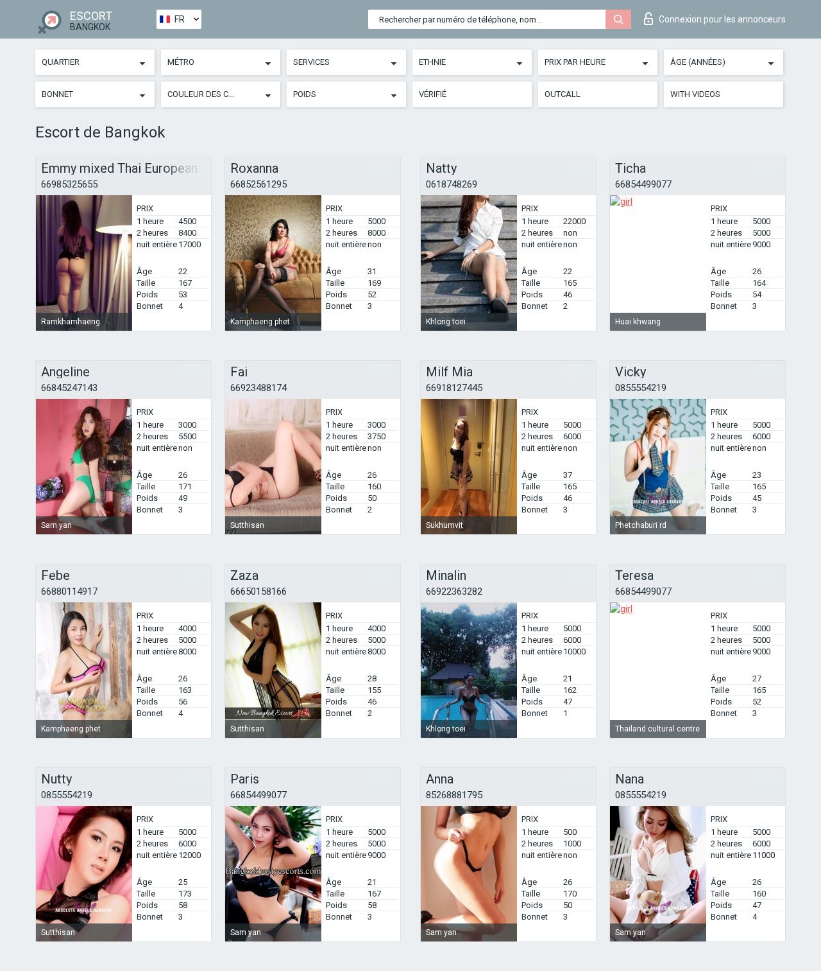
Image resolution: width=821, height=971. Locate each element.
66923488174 (258, 388)
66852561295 (258, 184)
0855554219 (640, 388)
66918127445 (454, 388)
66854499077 (643, 184)
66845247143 (69, 388)
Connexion (722, 19)
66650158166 (258, 591)
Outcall (562, 94)
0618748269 (451, 184)
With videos (695, 94)
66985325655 (69, 184)
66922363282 (454, 591)
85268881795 (454, 795)
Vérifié (432, 94)
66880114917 (69, 591)
